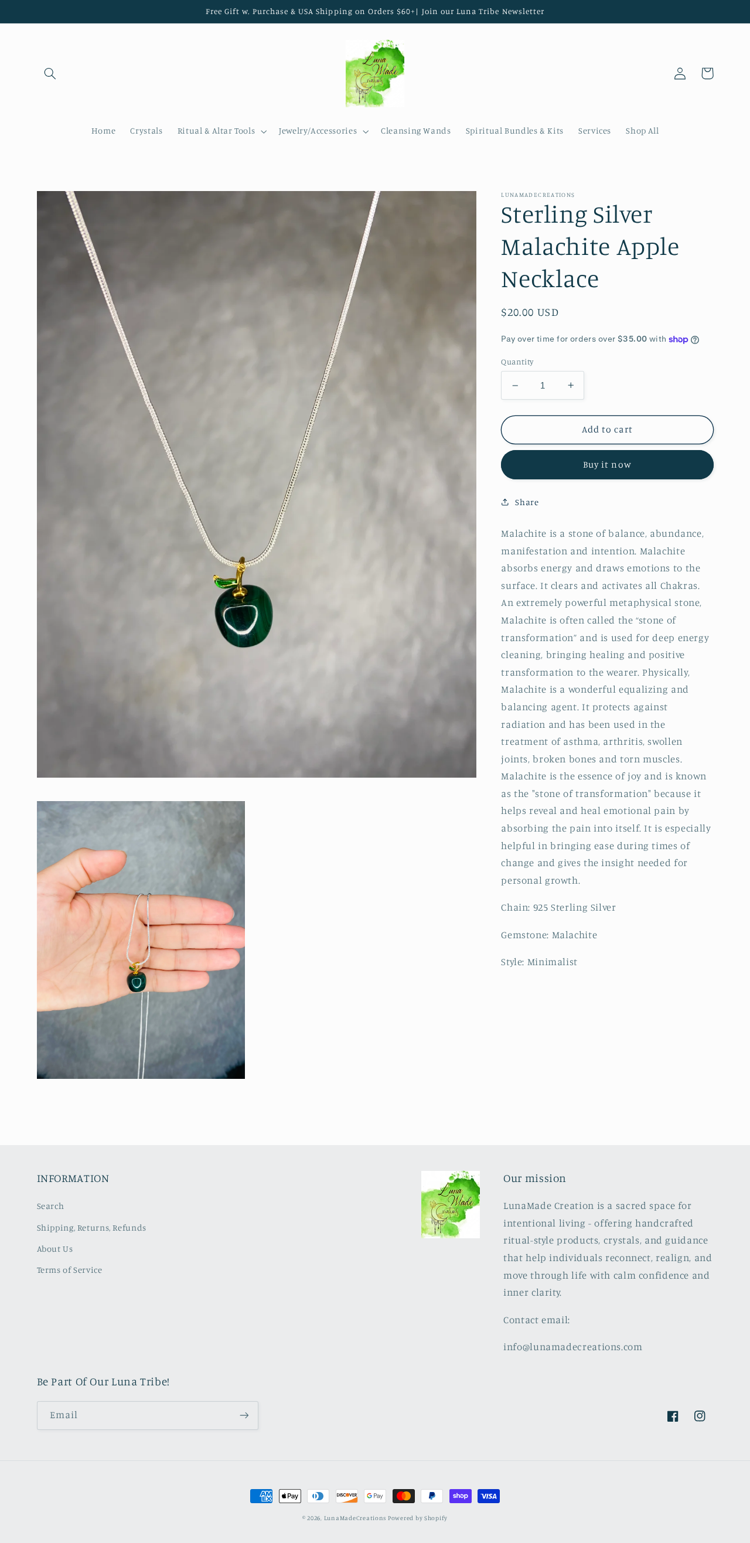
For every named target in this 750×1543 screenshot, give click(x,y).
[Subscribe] (243, 1415)
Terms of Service (70, 1270)
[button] (50, 73)
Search (50, 1206)
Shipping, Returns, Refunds (91, 1227)
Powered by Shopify (418, 1517)
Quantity (517, 361)
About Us (55, 1249)
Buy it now (607, 464)
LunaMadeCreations (356, 1517)
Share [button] (526, 502)
